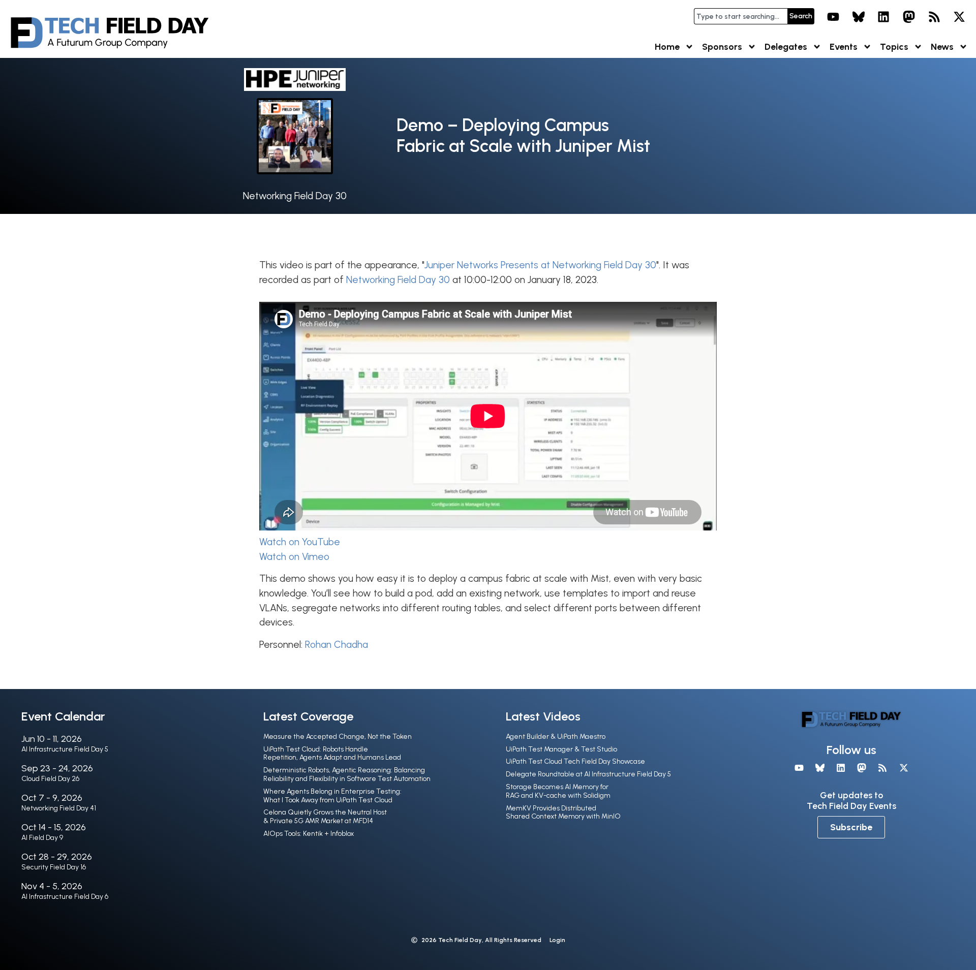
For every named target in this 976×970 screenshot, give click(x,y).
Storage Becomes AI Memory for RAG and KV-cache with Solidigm (558, 791)
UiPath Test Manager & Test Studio (561, 749)
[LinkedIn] (884, 16)
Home (667, 46)
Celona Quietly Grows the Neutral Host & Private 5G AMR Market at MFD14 (325, 816)
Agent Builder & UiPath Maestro (555, 736)
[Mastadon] (909, 16)
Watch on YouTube (299, 542)
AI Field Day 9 (42, 837)
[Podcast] (934, 16)
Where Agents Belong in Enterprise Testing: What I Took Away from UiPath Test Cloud (332, 795)
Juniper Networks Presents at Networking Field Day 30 (540, 265)
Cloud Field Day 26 (50, 778)
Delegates (786, 46)
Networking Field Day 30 (295, 196)
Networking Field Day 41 (58, 808)
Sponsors (722, 46)
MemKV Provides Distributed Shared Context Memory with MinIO (563, 812)
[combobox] (740, 16)
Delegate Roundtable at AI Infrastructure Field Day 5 (588, 774)
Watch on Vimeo (294, 556)
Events (844, 46)
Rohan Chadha (336, 644)
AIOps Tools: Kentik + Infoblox (308, 833)
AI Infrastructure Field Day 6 (64, 896)
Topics (894, 46)
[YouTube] (833, 16)
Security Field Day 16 (53, 867)
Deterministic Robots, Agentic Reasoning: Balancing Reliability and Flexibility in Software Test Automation (347, 774)
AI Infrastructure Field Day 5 (64, 749)
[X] (959, 16)
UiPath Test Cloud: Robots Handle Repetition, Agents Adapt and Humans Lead (332, 753)
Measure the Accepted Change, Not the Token (337, 736)
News (942, 46)
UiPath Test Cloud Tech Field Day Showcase (575, 761)
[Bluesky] (858, 16)
